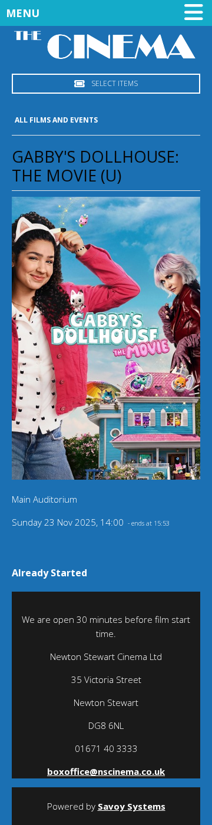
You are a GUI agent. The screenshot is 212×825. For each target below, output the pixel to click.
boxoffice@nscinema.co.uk (106, 771)
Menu (22, 13)
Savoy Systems (131, 806)
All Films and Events (56, 120)
